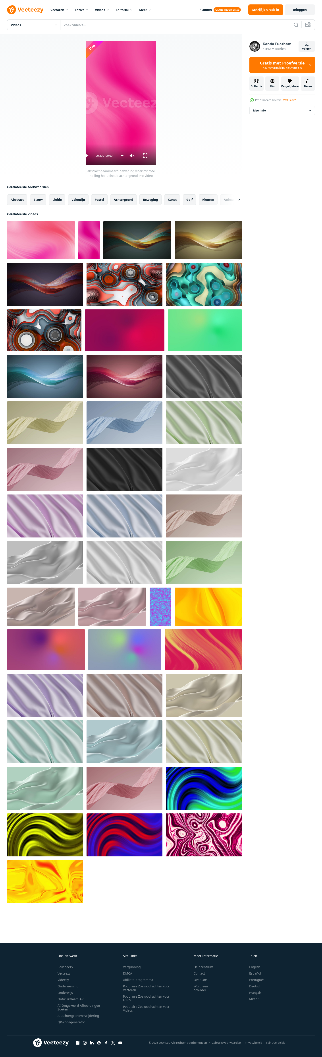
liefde (57, 199)
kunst (172, 199)
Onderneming (68, 986)
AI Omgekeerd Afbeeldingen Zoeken (79, 1007)
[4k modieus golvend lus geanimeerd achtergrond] (208, 607)
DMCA (127, 973)
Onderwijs (65, 993)
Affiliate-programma (138, 980)
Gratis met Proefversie (282, 65)
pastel (99, 199)
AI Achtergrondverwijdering (78, 1016)
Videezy (63, 980)
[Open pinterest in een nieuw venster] (99, 1042)
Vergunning (132, 967)
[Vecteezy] (25, 9)
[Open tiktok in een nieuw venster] (106, 1042)
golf (189, 199)
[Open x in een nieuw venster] (113, 1042)
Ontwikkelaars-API (71, 999)
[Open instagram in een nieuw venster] (85, 1042)
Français (255, 993)
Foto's (79, 10)
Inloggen (300, 10)
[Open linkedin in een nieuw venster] (92, 1042)
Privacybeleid (253, 1043)
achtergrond (123, 199)
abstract (17, 199)
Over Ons (201, 980)
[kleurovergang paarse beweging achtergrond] (124, 330)
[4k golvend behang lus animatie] (45, 881)
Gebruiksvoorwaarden (226, 1043)
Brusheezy (65, 967)
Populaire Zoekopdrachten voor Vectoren (146, 988)
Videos (100, 10)
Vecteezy (64, 973)
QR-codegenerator (71, 1022)
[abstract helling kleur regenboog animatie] (46, 649)
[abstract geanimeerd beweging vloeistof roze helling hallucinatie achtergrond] (41, 240)
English (254, 967)
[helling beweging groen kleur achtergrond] (205, 330)
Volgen (306, 49)
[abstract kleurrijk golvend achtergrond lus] (124, 284)
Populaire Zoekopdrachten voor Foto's (146, 998)
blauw (38, 199)
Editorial (122, 10)
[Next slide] (235, 199)
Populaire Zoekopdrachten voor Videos (146, 1008)
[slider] (122, 155)
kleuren (208, 199)
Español (255, 973)
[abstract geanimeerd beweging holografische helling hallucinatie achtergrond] (160, 607)
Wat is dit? (289, 100)
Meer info (259, 110)
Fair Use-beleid (275, 1043)
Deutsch (255, 986)
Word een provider (201, 988)
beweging (150, 199)
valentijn (78, 199)
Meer (143, 10)
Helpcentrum (203, 967)
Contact (199, 973)
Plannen (205, 10)
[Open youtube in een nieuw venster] (120, 1042)
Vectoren (57, 10)
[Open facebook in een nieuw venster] (77, 1042)
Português (256, 980)
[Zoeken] (296, 24)
